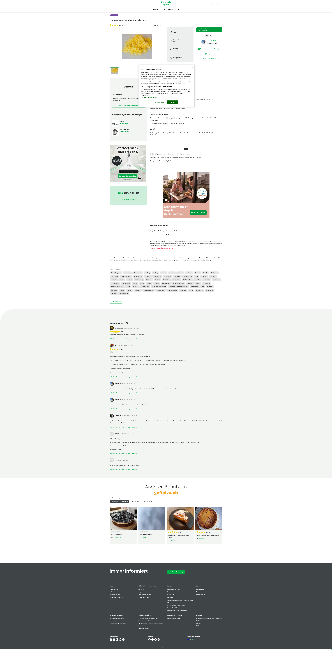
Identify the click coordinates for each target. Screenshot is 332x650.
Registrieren (142, 592)
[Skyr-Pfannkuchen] (151, 518)
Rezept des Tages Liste (116, 597)
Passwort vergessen (145, 594)
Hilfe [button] (177, 9)
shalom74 (212, 40)
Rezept (112, 586)
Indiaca (117, 434)
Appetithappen (116, 273)
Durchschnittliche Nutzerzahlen (148, 618)
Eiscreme (114, 290)
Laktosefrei (209, 290)
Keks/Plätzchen (148, 290)
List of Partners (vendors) (149, 97)
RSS (197, 626)
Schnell (197, 273)
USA (196, 276)
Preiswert (214, 273)
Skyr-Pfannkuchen (146, 534)
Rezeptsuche (114, 589)
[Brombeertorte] (123, 518)
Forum (169, 586)
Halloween (176, 280)
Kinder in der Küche (117, 286)
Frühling (212, 276)
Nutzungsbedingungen (117, 618)
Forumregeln (114, 621)
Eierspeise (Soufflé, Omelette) (178, 286)
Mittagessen (115, 283)
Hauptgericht (138, 273)
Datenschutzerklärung (174, 618)
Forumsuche (200, 592)
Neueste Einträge (144, 597)
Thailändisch (188, 276)
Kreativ (205, 273)
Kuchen (129, 290)
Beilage (164, 273)
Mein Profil (150, 586)
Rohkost (113, 293)
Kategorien (113, 592)
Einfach (180, 273)
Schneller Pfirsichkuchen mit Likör (178, 536)
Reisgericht (194, 286)
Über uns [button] (170, 9)
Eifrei (191, 290)
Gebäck (137, 290)
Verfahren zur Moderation (118, 624)
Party (142, 283)
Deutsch (147, 276)
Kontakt (198, 623)
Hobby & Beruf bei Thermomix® (177, 610)
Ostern (157, 280)
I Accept (172, 102)
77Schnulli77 (119, 415)
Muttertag (166, 280)
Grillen (198, 283)
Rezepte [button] (155, 9)
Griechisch (157, 276)
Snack (135, 283)
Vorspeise (127, 273)
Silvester (197, 280)
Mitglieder (170, 594)
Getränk (209, 286)
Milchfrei (183, 290)
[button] (211, 3)
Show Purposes (160, 102)
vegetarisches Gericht (159, 286)
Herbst (122, 280)
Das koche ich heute (173, 608)
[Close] (192, 67)
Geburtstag (165, 283)
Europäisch (114, 276)
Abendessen (126, 283)
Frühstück (216, 280)
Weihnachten (187, 280)
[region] (167, 86)
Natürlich (189, 273)
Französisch (138, 276)
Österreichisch (126, 276)
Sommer (113, 280)
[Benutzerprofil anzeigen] (203, 42)
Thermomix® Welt (173, 592)
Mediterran (167, 276)
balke (116, 345)
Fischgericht (145, 286)
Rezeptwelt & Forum (173, 589)
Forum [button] (163, 9)
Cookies (169, 621)
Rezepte (170, 597)
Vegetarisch (160, 290)
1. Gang (147, 273)
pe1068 (201, 538)
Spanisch (177, 276)
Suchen (198, 586)
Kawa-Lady (117, 537)
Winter (130, 280)
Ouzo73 (173, 541)
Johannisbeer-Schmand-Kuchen (208, 535)
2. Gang (155, 273)
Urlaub (157, 283)
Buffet (149, 283)
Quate (144, 537)
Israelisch (204, 276)
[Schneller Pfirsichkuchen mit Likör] (180, 518)
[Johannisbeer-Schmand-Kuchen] (208, 518)
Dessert (172, 273)
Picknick (189, 283)
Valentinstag (139, 280)
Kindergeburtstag (178, 283)
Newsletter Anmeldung (176, 572)
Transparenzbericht (145, 621)
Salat (128, 286)
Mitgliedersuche (201, 594)
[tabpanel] (166, 530)
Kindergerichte (172, 290)
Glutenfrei (199, 290)
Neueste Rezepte (115, 594)
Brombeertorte (116, 534)
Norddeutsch (124, 293)
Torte (122, 290)
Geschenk (206, 283)
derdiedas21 (119, 328)
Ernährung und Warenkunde (176, 605)
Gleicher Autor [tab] (135, 501)
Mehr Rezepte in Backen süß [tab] (119, 501)
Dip (203, 286)
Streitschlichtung (144, 628)
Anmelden (142, 589)
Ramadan (207, 280)
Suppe (135, 286)
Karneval (149, 280)
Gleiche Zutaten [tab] (148, 501)
